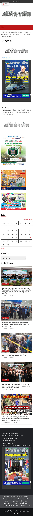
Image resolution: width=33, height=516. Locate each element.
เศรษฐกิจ (7, 501)
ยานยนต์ (21, 503)
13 (21, 234)
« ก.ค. (2, 248)
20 (21, 237)
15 (30, 234)
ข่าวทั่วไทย (5, 283)
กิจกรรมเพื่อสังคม (8, 499)
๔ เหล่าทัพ (25, 499)
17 (8, 237)
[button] (2, 27)
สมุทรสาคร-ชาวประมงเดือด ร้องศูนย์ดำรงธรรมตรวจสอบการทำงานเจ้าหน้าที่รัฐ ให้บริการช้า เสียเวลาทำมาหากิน (15, 324)
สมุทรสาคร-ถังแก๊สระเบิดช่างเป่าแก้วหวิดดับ (14, 355)
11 (12, 234)
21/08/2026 (11, 295)
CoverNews (21, 511)
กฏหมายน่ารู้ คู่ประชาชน (19, 501)
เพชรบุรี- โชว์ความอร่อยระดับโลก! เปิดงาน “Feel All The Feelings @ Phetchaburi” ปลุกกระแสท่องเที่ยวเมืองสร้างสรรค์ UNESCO (16, 386)
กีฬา (26, 503)
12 (16, 234)
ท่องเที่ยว (18, 499)
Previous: (16, 111)
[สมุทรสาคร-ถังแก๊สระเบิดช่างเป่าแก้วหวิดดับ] (16, 343)
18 (12, 237)
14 (26, 234)
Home (29, 505)
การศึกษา (26, 496)
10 (8, 234)
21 (26, 237)
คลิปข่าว (4, 505)
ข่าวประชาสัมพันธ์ (16, 496)
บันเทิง (17, 505)
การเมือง (14, 503)
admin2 (5, 295)
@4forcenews (7, 422)
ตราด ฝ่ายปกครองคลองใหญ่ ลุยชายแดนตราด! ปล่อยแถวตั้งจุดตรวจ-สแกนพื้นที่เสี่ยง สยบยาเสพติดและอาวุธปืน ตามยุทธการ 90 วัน (16, 418)
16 (3, 237)
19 (16, 237)
